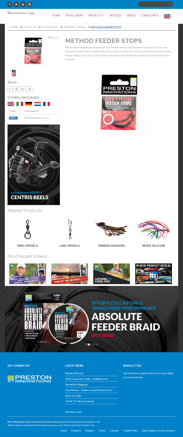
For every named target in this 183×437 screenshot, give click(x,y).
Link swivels (70, 245)
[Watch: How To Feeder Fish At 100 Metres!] (69, 273)
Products (29, 27)
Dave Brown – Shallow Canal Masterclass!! (89, 390)
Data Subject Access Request (158, 430)
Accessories (49, 27)
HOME (56, 15)
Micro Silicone (153, 245)
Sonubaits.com (73, 411)
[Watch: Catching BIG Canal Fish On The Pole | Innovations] (111, 273)
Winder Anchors (111, 245)
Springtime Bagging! (76, 384)
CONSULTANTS (150, 15)
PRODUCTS (96, 15)
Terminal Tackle (74, 27)
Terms (101, 430)
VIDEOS (131, 15)
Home (14, 27)
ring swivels (27, 245)
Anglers (89, 430)
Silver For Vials (73, 395)
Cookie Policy (130, 430)
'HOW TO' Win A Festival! (79, 401)
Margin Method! (74, 373)
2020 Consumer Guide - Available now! (86, 378)
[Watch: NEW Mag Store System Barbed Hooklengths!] (27, 273)
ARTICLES (115, 15)
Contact (114, 430)
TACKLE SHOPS (74, 15)
